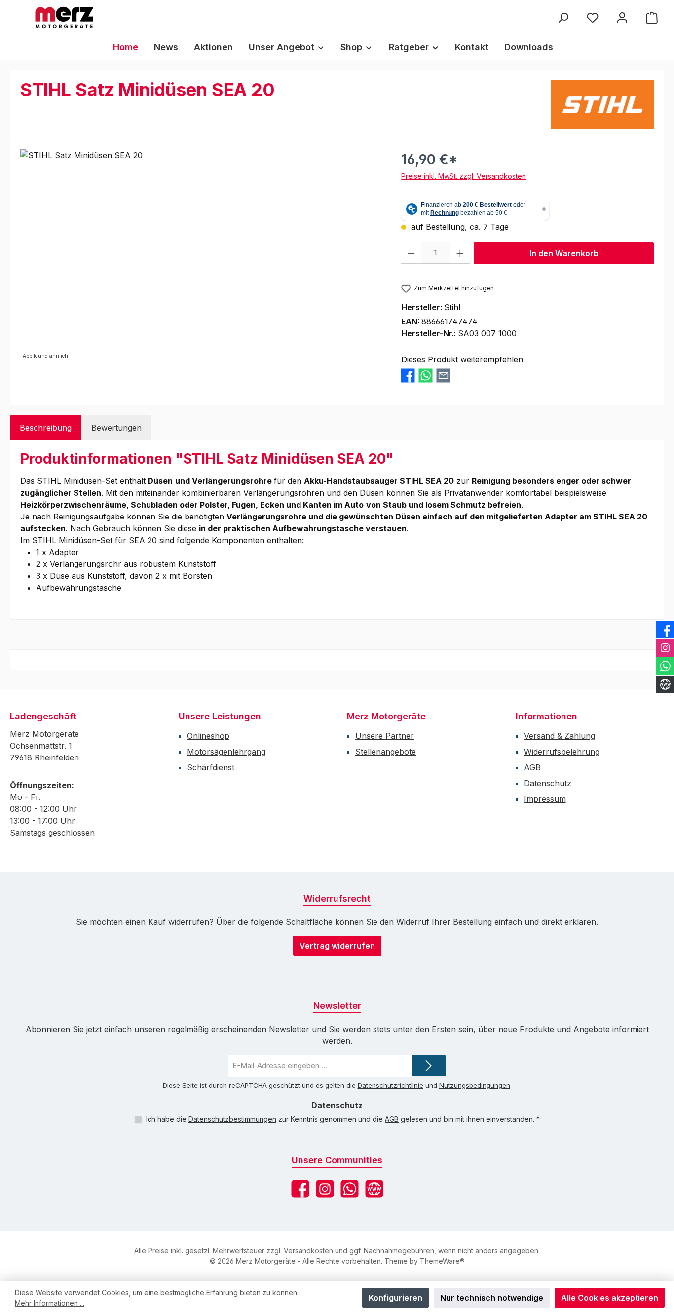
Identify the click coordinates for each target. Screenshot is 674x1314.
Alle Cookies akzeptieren (609, 1298)
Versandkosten (308, 1250)
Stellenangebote (385, 752)
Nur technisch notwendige (491, 1298)
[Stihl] (602, 104)
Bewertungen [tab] (116, 428)
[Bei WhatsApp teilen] (425, 375)
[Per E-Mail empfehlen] (443, 375)
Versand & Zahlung (559, 736)
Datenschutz (547, 783)
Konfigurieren (395, 1298)
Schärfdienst (210, 767)
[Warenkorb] (651, 17)
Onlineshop (208, 736)
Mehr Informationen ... (49, 1303)
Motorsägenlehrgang (226, 752)
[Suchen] (563, 17)
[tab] (45, 427)
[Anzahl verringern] (411, 253)
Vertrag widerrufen (337, 946)
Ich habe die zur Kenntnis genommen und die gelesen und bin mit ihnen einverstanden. (343, 1119)
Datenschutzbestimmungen (232, 1119)
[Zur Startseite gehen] (64, 17)
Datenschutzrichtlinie (390, 1085)
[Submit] (429, 1066)
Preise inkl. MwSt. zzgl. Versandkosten (463, 176)
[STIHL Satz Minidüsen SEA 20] (200, 255)
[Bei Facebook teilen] (407, 375)
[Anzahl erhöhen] (460, 253)
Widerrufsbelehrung (561, 752)
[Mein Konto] (622, 17)
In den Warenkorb (564, 253)
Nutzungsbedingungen (474, 1085)
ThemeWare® (442, 1261)
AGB (532, 767)
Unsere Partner (384, 736)
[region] (200, 255)
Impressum (545, 799)
